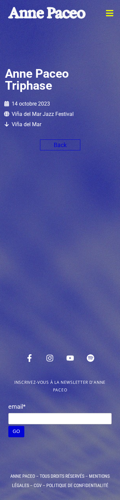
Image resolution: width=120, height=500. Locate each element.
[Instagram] (50, 358)
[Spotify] (90, 358)
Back (60, 144)
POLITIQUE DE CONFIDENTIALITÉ (77, 485)
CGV (38, 485)
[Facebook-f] (29, 358)
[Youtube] (70, 358)
